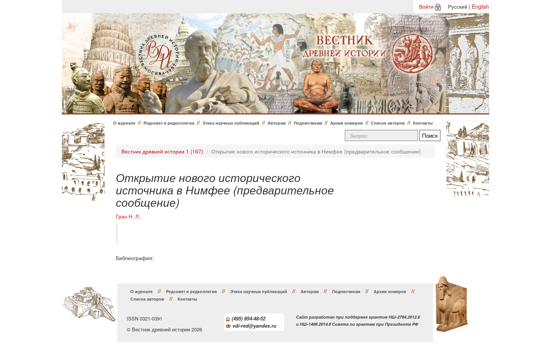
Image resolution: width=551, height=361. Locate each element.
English (480, 6)
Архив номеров (346, 123)
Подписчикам (308, 123)
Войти (426, 6)
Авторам (277, 123)
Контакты (423, 123)
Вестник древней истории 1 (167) (162, 151)
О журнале (124, 123)
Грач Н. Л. (128, 216)
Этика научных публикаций (230, 123)
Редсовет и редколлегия (169, 123)
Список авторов (388, 123)
